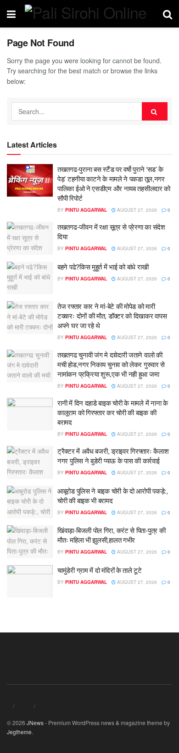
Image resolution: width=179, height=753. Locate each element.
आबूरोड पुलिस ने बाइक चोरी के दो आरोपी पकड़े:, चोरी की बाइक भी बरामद (112, 495)
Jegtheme (19, 732)
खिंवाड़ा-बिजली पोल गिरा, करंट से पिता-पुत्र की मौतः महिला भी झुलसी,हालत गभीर (111, 534)
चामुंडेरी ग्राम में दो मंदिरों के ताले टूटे (99, 570)
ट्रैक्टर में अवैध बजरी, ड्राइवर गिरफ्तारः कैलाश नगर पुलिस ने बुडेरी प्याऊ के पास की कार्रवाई (112, 455)
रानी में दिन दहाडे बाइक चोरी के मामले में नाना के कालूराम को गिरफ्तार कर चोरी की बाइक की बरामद (112, 412)
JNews (35, 722)
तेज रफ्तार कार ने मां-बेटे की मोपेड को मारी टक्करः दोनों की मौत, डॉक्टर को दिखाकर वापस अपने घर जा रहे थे (112, 315)
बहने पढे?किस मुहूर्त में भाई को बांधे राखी (102, 266)
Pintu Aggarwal (86, 210)
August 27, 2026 (136, 210)
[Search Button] (155, 111)
